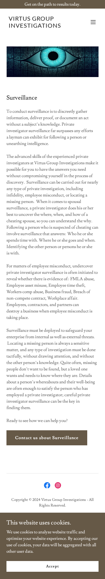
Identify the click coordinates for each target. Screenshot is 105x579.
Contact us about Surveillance (47, 437)
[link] (39, 26)
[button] (93, 22)
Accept (52, 566)
